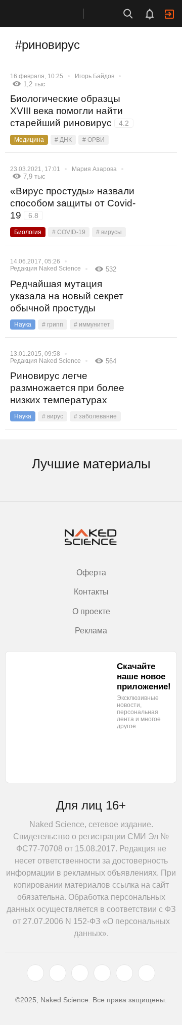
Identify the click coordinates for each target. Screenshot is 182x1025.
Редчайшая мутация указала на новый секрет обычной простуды (66, 296)
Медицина (29, 139)
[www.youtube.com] (79, 973)
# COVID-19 (68, 232)
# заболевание (95, 416)
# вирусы (109, 232)
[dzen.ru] (102, 973)
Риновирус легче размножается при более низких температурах (67, 387)
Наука (22, 324)
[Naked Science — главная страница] (52, 13)
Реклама (91, 630)
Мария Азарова (94, 169)
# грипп (52, 324)
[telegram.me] (124, 973)
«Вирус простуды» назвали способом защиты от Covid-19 (72, 203)
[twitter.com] (35, 973)
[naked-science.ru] (146, 973)
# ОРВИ (93, 139)
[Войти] (169, 14)
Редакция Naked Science (45, 268)
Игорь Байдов (94, 76)
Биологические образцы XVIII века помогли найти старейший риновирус (69, 110)
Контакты (91, 591)
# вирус (52, 416)
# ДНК (63, 139)
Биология (27, 232)
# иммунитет (92, 324)
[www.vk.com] (57, 973)
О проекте (91, 611)
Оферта (91, 572)
